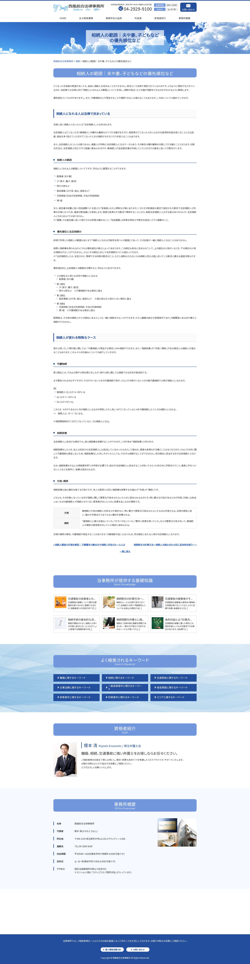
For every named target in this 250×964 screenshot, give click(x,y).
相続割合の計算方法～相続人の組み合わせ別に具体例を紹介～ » (165, 544)
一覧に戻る (125, 551)
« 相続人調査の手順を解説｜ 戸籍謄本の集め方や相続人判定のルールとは (89, 544)
